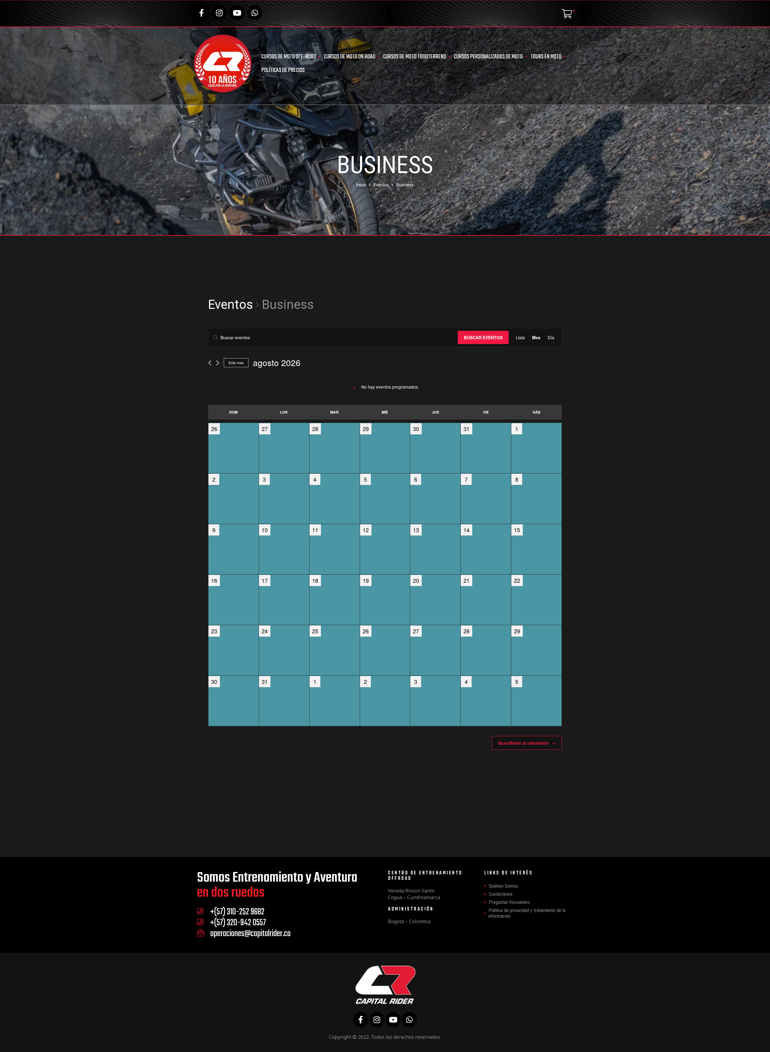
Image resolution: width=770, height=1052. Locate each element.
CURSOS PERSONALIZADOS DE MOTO (488, 56)
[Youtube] (237, 12)
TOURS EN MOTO (546, 56)
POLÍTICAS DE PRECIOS (283, 70)
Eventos (230, 304)
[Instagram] (219, 12)
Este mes (236, 362)
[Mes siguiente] (217, 363)
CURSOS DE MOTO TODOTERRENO (414, 56)
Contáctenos (501, 894)
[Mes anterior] (209, 363)
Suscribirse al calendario (523, 743)
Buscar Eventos (483, 337)
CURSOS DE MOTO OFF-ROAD (288, 56)
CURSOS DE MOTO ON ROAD (349, 56)
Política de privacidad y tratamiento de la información (526, 913)
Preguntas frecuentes (509, 902)
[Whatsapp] (254, 12)
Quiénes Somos (503, 886)
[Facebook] (201, 12)
